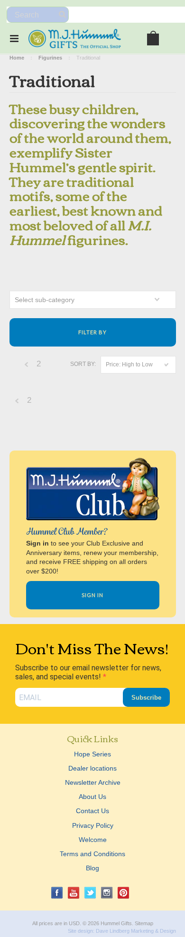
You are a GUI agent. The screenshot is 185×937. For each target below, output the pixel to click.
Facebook (57, 893)
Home (16, 58)
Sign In (92, 595)
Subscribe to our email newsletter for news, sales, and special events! (88, 672)
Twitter (90, 893)
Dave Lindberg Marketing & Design (136, 931)
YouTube (74, 893)
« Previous (26, 366)
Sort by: (83, 364)
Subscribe (146, 697)
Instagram (107, 893)
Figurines (50, 58)
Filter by (92, 332)
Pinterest (124, 893)
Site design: (81, 931)
